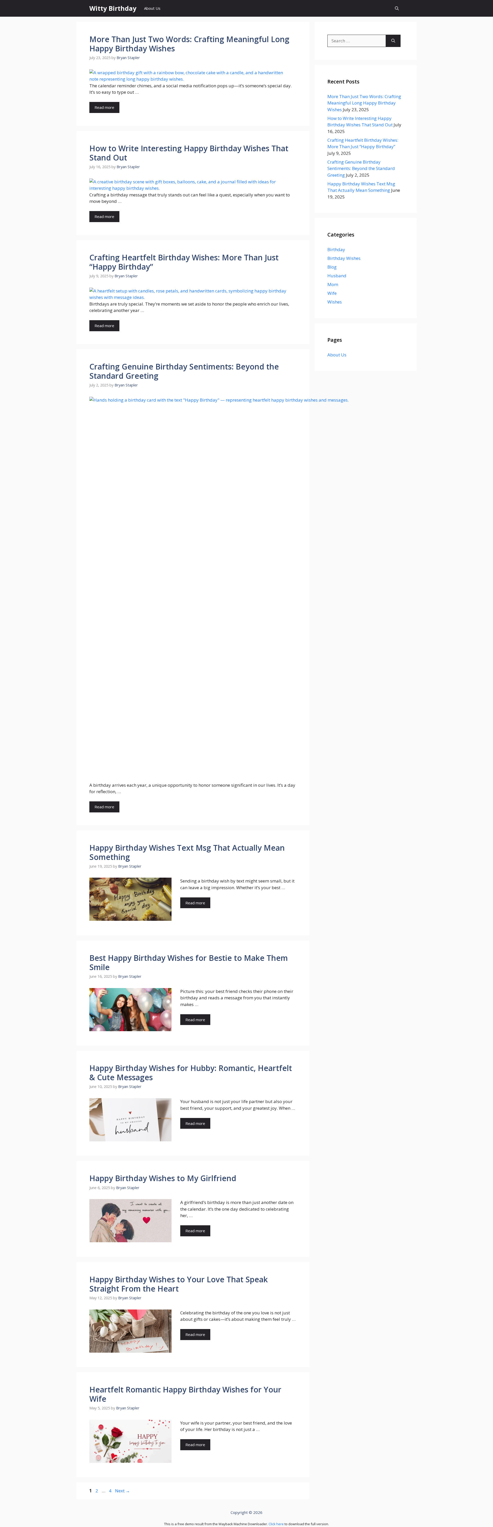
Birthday (336, 249)
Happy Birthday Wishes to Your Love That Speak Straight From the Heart (178, 1284)
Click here (276, 1524)
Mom (332, 284)
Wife (332, 293)
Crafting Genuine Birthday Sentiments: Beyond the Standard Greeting (184, 371)
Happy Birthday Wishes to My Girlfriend (162, 1178)
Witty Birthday (112, 8)
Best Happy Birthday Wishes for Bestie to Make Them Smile (188, 962)
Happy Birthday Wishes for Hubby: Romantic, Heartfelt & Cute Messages (190, 1073)
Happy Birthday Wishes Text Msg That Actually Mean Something (187, 852)
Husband (336, 276)
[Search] (393, 41)
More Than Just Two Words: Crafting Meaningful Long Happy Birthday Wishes (189, 44)
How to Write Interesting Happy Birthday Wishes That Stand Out (188, 153)
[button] (397, 8)
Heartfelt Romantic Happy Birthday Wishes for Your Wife (185, 1394)
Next (122, 1491)
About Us (152, 8)
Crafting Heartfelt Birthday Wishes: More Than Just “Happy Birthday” (184, 262)
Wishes (334, 302)
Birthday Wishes (344, 258)
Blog (332, 267)
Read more (104, 107)
